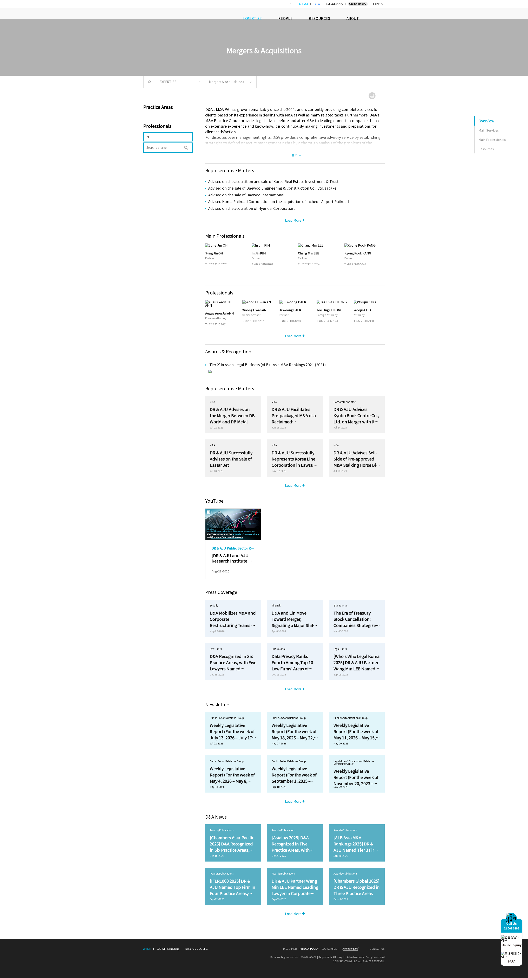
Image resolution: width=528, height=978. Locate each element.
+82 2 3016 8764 (309, 264)
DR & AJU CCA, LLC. (196, 948)
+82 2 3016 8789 (291, 321)
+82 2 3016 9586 (365, 321)
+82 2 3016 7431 (217, 324)
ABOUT (352, 18)
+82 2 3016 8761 (263, 264)
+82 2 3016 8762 (217, 264)
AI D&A (303, 4)
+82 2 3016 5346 (356, 264)
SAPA (316, 4)
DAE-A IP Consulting (168, 948)
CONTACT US (377, 948)
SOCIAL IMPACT (330, 948)
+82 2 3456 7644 (328, 321)
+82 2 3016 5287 (254, 321)
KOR (293, 4)
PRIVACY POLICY (309, 948)
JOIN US (377, 4)
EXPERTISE (252, 18)
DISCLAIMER (290, 948)
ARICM (147, 948)
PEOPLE (285, 18)
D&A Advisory (334, 4)
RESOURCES (319, 18)
